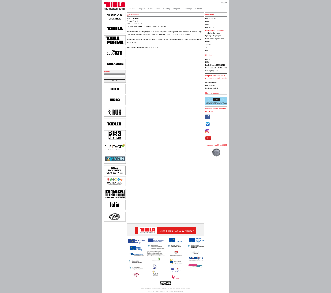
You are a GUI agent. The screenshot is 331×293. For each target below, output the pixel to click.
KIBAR (207, 42)
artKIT (207, 25)
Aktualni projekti (211, 82)
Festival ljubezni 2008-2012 (215, 65)
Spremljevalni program (213, 36)
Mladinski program (213, 33)
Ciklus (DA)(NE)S (211, 71)
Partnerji (166, 8)
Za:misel (208, 44)
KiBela (207, 22)
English (224, 3)
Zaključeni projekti (211, 88)
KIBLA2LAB (209, 27)
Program (141, 8)
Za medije (187, 8)
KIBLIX (207, 59)
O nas (157, 8)
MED (207, 62)
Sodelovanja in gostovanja (214, 39)
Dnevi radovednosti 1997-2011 (216, 68)
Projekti (176, 8)
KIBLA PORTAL (210, 19)
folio (206, 50)
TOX (206, 47)
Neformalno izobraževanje (214, 30)
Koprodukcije (210, 85)
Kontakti (198, 8)
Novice (131, 8)
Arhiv (150, 8)
